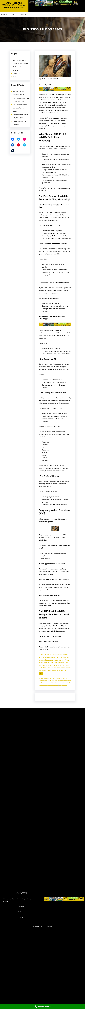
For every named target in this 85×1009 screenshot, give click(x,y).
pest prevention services (52, 683)
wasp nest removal (52, 685)
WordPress (48, 926)
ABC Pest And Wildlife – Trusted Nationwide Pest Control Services (20, 63)
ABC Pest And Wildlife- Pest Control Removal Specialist (14, 5)
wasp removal (63, 685)
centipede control (55, 678)
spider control (43, 685)
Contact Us (16, 73)
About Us (15, 70)
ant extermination (44, 678)
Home (14, 77)
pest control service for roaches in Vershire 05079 (20, 108)
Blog (41, 673)
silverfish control (65, 683)
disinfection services (53, 680)
